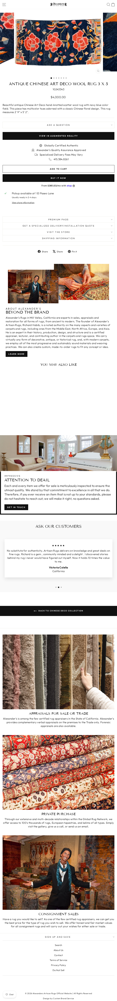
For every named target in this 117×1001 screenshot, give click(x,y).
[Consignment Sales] (58, 872)
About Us (58, 950)
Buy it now (58, 178)
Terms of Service (58, 960)
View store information (23, 202)
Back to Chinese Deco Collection (60, 611)
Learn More (16, 354)
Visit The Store (58, 232)
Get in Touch (16, 507)
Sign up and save (58, 937)
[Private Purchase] (58, 772)
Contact (58, 955)
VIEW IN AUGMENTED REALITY (58, 136)
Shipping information (58, 238)
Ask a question (58, 125)
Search (58, 945)
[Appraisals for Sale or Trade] (58, 671)
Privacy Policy (58, 965)
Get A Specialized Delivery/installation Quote (59, 225)
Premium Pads (58, 219)
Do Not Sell (58, 970)
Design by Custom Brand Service (58, 998)
